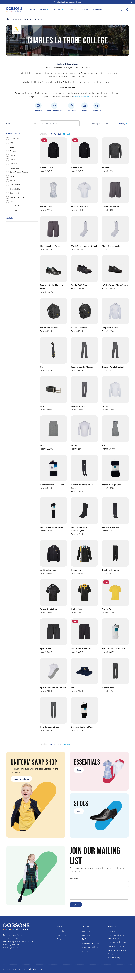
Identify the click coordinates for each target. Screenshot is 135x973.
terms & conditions (81, 96)
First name (74, 878)
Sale (44, 140)
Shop (79, 770)
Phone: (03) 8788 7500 (13, 944)
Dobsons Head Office (13, 935)
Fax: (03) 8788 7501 (12, 947)
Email (72, 891)
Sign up (76, 904)
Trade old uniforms (21, 779)
